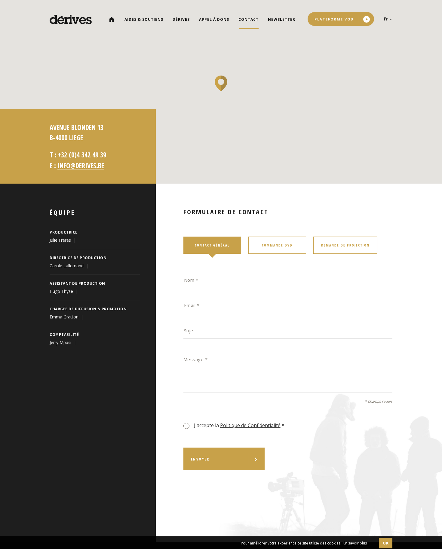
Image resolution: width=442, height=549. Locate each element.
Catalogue (114, 19)
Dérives (181, 19)
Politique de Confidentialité (250, 425)
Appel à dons (214, 19)
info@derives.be (80, 165)
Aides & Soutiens (143, 19)
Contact (248, 19)
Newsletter (281, 19)
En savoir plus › (356, 543)
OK (385, 543)
